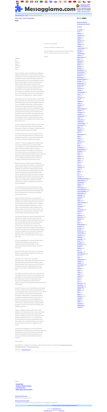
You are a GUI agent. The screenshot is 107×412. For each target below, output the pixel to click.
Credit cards (80, 119)
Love (78, 213)
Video (78, 277)
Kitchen (79, 200)
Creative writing (80, 116)
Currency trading (81, 123)
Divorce (79, 138)
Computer (79, 298)
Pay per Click (80, 233)
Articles (79, 42)
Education (79, 303)
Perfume (79, 230)
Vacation (79, 276)
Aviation (79, 55)
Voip (78, 281)
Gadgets (79, 299)
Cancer (79, 86)
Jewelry (79, 198)
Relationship (80, 244)
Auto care (79, 50)
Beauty (79, 64)
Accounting (79, 29)
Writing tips (79, 296)
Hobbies (79, 184)
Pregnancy (79, 235)
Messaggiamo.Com (19, 15)
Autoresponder (80, 53)
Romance (79, 248)
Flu (78, 163)
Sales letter (79, 252)
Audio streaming (81, 48)
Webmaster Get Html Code (21, 396)
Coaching (79, 105)
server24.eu (61, 410)
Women (79, 294)
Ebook (78, 145)
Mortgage (79, 219)
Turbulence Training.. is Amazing (23, 386)
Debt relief (79, 129)
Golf (78, 169)
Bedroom (79, 66)
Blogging (79, 68)
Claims (79, 103)
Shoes (78, 257)
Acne (26, 15)
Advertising (79, 35)
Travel (78, 274)
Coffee (78, 106)
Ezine (78, 154)
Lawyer (79, 204)
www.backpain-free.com (20, 347)
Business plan (80, 84)
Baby (78, 59)
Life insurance (80, 209)
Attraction (79, 44)
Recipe (79, 241)
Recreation (79, 242)
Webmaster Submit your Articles (22, 400)
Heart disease (80, 182)
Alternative (79, 40)
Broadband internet (81, 79)
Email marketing (81, 149)
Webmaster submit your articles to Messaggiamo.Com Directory (64, 405)
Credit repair (80, 121)
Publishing (79, 237)
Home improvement (81, 189)
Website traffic (80, 287)
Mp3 (78, 220)
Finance (79, 158)
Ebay (78, 143)
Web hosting (80, 285)
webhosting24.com (56, 408)
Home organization (81, 191)
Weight (79, 290)
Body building (80, 70)
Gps (78, 173)
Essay (78, 152)
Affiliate (79, 39)
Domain (79, 140)
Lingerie (79, 211)
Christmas (79, 101)
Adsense (79, 33)
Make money (80, 217)
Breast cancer (80, 77)
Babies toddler (80, 57)
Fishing (79, 160)
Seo (78, 255)
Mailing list (79, 215)
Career (79, 94)
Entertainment (80, 305)
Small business (80, 259)
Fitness (79, 162)
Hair (78, 174)
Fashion (79, 156)
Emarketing (80, 151)
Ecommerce (80, 147)
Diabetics (79, 130)
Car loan (79, 90)
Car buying (79, 88)
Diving (78, 136)
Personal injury (80, 231)
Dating (78, 127)
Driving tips (79, 141)
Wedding (79, 288)
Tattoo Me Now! (19, 384)
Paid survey (80, 226)
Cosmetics (79, 114)
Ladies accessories (81, 202)
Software (79, 263)
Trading (79, 272)
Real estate (80, 239)
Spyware (79, 268)
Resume (79, 246)
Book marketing (80, 72)
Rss (78, 250)
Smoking (79, 261)
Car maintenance (81, 92)
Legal (78, 208)
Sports (78, 266)
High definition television (83, 178)
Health (78, 301)
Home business (80, 187)
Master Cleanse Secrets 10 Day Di (24, 389)
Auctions (79, 46)
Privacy (50, 405)
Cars (78, 95)
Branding (79, 75)
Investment (79, 197)
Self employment (81, 253)
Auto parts (79, 51)
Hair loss (79, 176)
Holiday (79, 185)
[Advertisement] (45, 27)
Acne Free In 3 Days (20, 387)
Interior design (80, 193)
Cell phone (79, 97)
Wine (78, 292)
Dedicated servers (48, 410)
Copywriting (80, 112)
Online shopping (81, 224)
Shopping (79, 307)
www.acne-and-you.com (33, 347)
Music (78, 222)
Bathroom (79, 62)
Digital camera (80, 134)
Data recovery (80, 125)
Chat (78, 99)
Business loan (80, 83)
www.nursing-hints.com (67, 345)
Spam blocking (80, 265)
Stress (78, 270)
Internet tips (80, 195)
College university (81, 108)
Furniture (79, 165)
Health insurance (81, 180)
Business (79, 81)
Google (79, 171)
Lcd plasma (80, 206)
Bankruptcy (79, 61)
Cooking (79, 110)
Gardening (79, 167)
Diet (78, 132)
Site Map (46, 405)
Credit (78, 118)
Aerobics (79, 37)
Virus (78, 279)
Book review (80, 73)
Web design (80, 283)
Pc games (79, 228)
